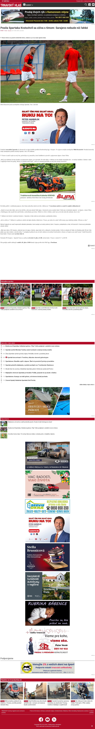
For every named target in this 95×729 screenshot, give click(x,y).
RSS (70, 711)
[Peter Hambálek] (47, 528)
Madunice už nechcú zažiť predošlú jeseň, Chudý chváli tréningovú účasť (30, 422)
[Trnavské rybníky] (47, 16)
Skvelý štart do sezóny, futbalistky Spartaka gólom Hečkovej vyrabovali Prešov (29, 369)
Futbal (5, 30)
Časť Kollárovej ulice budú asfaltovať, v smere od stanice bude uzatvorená (35, 703)
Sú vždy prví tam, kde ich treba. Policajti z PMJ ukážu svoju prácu (81, 703)
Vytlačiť (92, 245)
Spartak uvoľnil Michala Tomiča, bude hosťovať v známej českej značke (44, 308)
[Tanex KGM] (47, 456)
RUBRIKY (29, 5)
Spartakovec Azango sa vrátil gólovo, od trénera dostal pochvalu (27, 376)
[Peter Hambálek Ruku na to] (47, 125)
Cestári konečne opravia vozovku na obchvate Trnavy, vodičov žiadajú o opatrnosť (58, 703)
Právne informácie (35, 711)
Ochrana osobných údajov (47, 711)
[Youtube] (93, 4)
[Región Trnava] (47, 586)
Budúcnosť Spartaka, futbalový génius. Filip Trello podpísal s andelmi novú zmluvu (15, 308)
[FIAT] (47, 484)
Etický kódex (58, 711)
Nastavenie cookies (82, 711)
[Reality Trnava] (47, 640)
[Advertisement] (16, 262)
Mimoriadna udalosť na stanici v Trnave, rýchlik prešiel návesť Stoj (10, 703)
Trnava (2, 701)
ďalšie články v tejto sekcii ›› (87, 384)
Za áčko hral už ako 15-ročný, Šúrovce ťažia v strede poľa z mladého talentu (31, 434)
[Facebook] (89, 4)
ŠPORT (2, 30)
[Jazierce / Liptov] (47, 401)
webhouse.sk (55, 726)
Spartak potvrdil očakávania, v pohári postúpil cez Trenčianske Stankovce (30, 365)
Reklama (65, 711)
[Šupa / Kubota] (47, 181)
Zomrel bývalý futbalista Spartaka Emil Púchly (20, 380)
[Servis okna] (47, 506)
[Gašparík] (47, 557)
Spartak (9, 30)
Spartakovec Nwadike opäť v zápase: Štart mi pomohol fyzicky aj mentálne (30, 361)
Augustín (92, 1)
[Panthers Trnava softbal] (47, 668)
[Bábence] (47, 613)
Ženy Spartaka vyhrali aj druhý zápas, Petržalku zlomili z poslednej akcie (75, 308)
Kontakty (74, 711)
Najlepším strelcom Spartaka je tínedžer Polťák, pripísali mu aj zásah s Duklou (31, 373)
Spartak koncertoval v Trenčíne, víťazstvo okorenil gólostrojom (27, 357)
